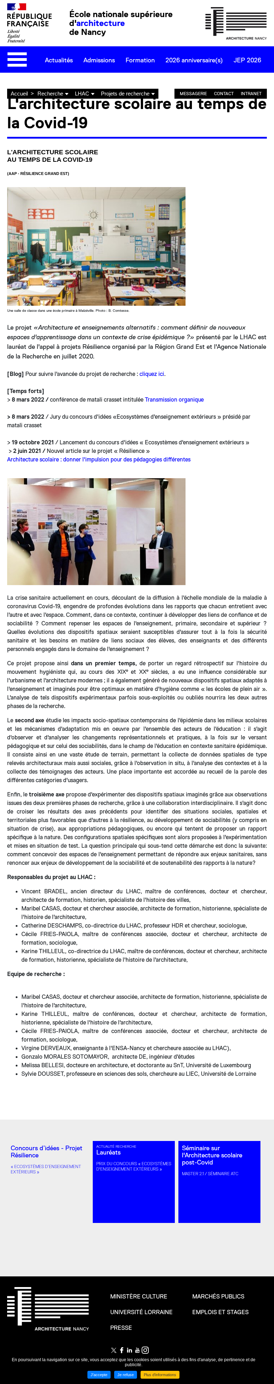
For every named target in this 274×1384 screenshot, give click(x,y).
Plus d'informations (160, 1375)
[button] (179, 484)
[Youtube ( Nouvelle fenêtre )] (137, 1350)
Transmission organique (174, 400)
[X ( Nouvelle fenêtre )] (113, 1350)
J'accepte (99, 1375)
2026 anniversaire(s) (194, 60)
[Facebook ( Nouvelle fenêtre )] (121, 1350)
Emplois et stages (220, 1312)
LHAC (82, 94)
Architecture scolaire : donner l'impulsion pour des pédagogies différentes (99, 459)
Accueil (19, 94)
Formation (140, 60)
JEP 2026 (247, 60)
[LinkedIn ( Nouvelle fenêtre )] (129, 1350)
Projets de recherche (125, 94)
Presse (121, 1328)
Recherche (50, 94)
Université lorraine (141, 1312)
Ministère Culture (138, 1296)
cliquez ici (151, 374)
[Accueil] (236, 23)
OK (260, 81)
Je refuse (125, 1375)
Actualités (59, 60)
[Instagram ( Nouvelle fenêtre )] (145, 1350)
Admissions (99, 60)
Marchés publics (218, 1296)
